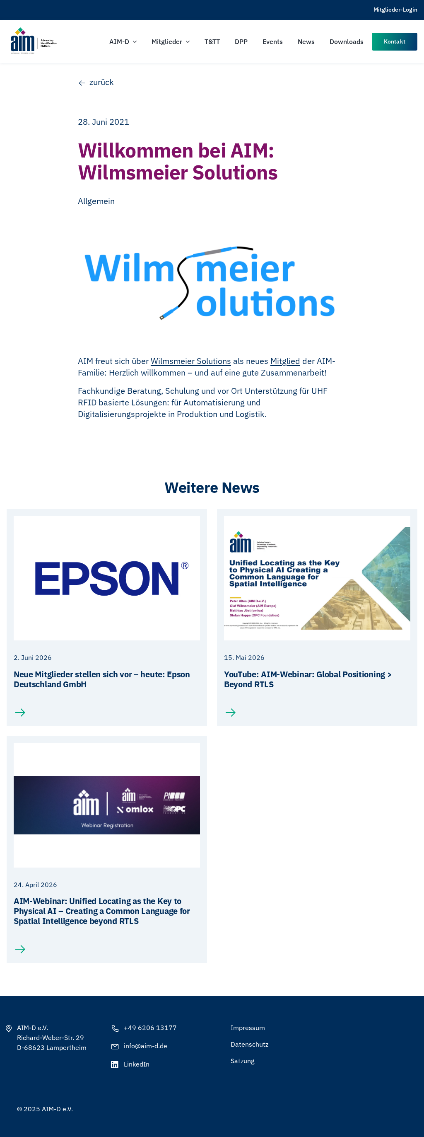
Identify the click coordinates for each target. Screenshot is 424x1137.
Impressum (248, 1027)
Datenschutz (249, 1044)
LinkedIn (136, 1064)
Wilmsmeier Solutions (191, 360)
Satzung (242, 1061)
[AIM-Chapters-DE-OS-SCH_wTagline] (33, 30)
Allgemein (96, 200)
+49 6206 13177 (150, 1027)
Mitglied (285, 360)
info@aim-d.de (145, 1046)
